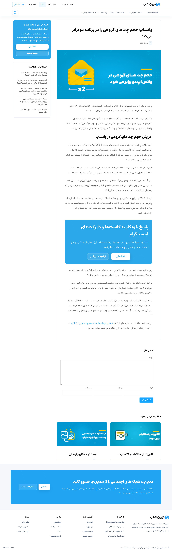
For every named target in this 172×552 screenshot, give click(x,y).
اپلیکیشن (52, 4)
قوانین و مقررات (23, 527)
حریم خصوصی (87, 531)
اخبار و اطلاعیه (153, 12)
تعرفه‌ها (90, 522)
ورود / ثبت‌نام (19, 4)
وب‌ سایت (88, 388)
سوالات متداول (87, 536)
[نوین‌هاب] (149, 517)
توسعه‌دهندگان (55, 536)
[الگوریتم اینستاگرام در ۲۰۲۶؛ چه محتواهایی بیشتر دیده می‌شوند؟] (135, 434)
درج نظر (150, 357)
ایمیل (119, 388)
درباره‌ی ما (89, 527)
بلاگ (42, 4)
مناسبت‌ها (120, 12)
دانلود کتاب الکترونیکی (90, 12)
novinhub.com (8, 548)
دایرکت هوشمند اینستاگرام (114, 531)
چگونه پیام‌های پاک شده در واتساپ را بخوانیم (93, 323)
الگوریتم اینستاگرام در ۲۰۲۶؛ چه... (135, 454)
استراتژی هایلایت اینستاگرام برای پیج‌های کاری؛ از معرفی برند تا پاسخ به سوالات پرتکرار (33, 102)
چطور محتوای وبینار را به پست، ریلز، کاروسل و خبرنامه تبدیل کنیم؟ (34, 73)
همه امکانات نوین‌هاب (116, 536)
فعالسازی (120, 256)
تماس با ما (32, 4)
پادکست (104, 12)
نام (151, 388)
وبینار (112, 12)
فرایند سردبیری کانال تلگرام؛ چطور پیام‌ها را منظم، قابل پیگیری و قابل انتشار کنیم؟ (32, 81)
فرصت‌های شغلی (23, 531)
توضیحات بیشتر (98, 256)
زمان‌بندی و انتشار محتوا (115, 522)
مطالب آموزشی (136, 12)
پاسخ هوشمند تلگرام (116, 527)
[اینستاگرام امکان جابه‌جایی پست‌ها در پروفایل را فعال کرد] (82, 434)
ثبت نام (44, 486)
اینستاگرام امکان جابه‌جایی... (82, 454)
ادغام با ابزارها (56, 527)
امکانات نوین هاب (66, 4)
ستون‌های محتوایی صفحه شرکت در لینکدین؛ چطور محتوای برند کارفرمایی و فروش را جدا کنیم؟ (33, 91)
